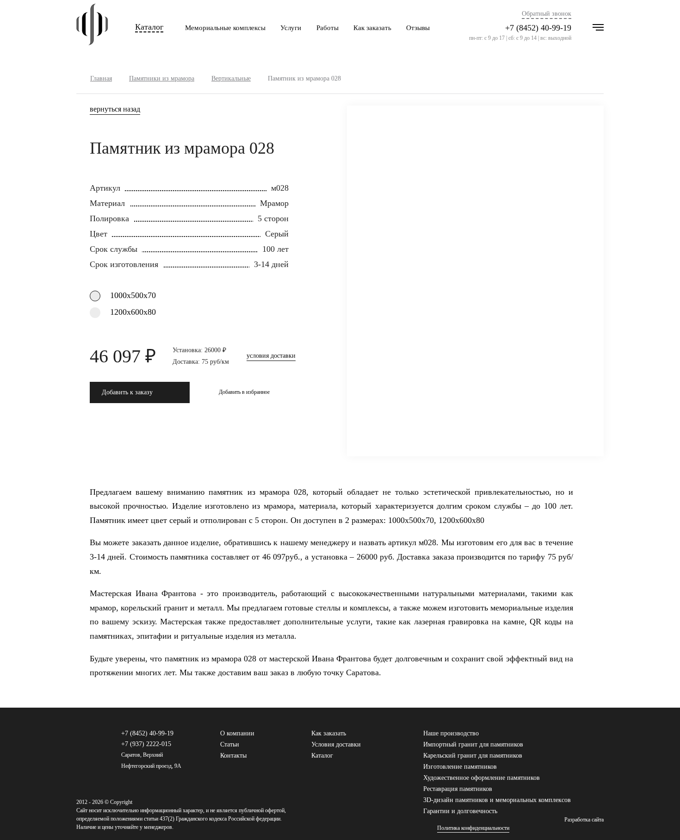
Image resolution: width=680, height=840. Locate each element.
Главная (101, 78)
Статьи (229, 744)
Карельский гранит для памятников (472, 755)
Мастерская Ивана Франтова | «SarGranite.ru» (92, 27)
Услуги (290, 27)
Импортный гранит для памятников (473, 744)
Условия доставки (336, 744)
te (599, 738)
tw (585, 738)
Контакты (233, 755)
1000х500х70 (133, 295)
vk (570, 738)
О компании (237, 733)
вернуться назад (115, 109)
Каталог (149, 27)
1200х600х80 (133, 312)
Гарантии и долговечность (460, 811)
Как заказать (372, 27)
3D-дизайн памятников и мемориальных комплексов (497, 799)
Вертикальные (231, 78)
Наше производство (451, 733)
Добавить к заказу (127, 392)
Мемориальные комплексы (225, 27)
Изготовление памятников (460, 766)
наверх (659, 819)
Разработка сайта (584, 819)
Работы (327, 27)
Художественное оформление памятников (481, 777)
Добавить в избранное (244, 392)
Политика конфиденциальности (473, 828)
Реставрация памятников (457, 788)
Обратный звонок (546, 14)
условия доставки (271, 356)
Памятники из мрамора (161, 78)
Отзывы (418, 27)
